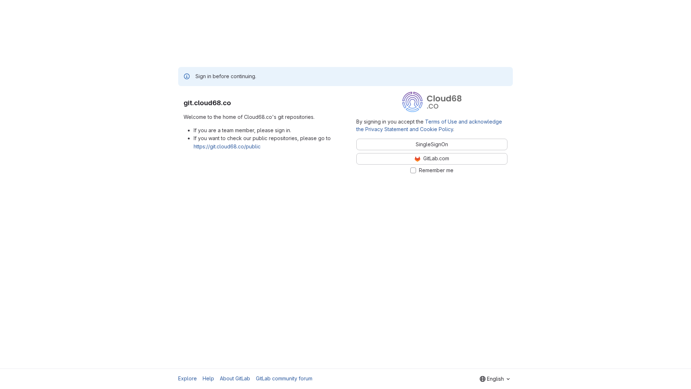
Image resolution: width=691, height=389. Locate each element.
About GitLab (235, 378)
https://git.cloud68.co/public (227, 146)
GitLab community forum (284, 378)
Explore (187, 378)
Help (208, 378)
